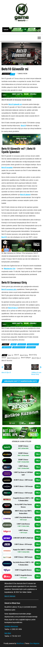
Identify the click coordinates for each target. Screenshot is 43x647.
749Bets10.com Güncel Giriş (36, 373)
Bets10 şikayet (25, 195)
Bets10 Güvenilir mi (13, 358)
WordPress (20, 643)
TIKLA (38, 447)
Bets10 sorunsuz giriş (9, 289)
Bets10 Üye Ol (6, 372)
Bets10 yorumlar (7, 167)
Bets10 (23, 126)
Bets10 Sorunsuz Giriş (19, 347)
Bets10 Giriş (21, 344)
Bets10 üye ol (13, 308)
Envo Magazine (34, 643)
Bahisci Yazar (22, 73)
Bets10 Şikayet (25, 358)
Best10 (4, 237)
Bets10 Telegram (9, 596)
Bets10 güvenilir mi (15, 104)
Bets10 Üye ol (31, 347)
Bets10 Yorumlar (7, 360)
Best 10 (10, 355)
